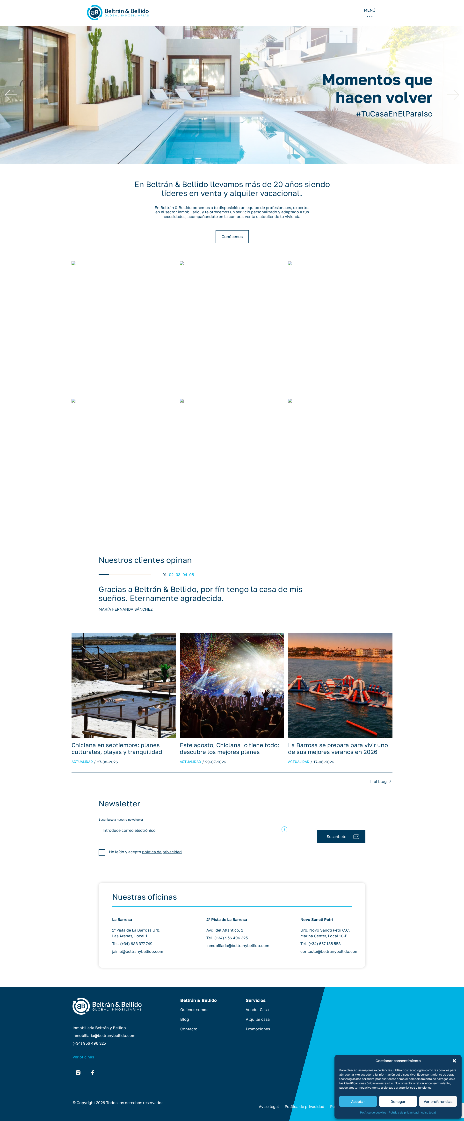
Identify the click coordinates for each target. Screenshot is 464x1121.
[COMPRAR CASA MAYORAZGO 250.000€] (124, 465)
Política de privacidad (404, 1112)
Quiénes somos (194, 1009)
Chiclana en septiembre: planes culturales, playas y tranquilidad (117, 748)
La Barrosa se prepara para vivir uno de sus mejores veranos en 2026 (338, 748)
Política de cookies (373, 1112)
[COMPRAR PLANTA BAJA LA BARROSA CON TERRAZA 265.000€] (340, 465)
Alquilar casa (258, 1019)
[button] (454, 1060)
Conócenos (232, 236)
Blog (184, 1019)
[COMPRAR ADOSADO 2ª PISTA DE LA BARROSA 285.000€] (232, 465)
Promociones (258, 1029)
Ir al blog (378, 781)
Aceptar (358, 1101)
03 (178, 574)
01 (164, 574)
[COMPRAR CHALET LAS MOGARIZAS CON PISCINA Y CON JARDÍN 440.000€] (124, 328)
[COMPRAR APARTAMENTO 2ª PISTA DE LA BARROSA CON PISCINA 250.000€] (232, 328)
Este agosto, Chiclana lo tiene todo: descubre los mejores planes (229, 748)
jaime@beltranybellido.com (137, 951)
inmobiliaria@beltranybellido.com (237, 945)
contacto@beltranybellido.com (329, 951)
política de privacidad (162, 851)
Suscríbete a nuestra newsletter (121, 819)
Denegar (398, 1101)
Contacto (188, 1029)
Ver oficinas (83, 1057)
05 (191, 574)
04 (184, 574)
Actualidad (82, 762)
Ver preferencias (438, 1101)
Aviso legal (428, 1112)
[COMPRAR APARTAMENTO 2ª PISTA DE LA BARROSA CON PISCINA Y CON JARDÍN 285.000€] (340, 328)
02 (171, 574)
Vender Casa (257, 1009)
